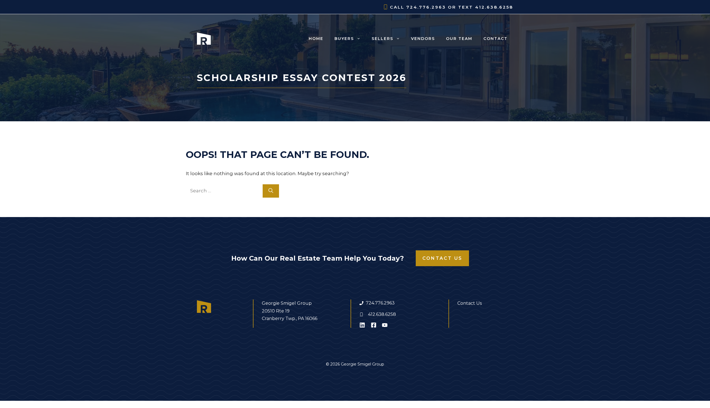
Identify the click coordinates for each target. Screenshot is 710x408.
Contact (495, 38)
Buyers (344, 38)
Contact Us (442, 258)
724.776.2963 (380, 303)
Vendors (423, 38)
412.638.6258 (382, 314)
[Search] (271, 191)
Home (316, 38)
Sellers (382, 38)
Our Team (459, 38)
